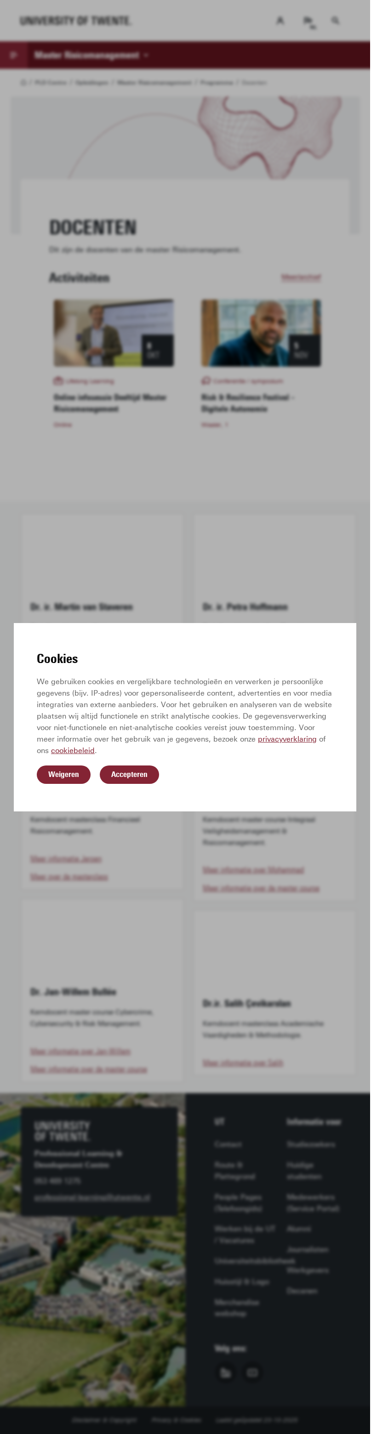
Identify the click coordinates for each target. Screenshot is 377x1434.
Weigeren (63, 774)
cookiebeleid (73, 750)
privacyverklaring (287, 739)
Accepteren (129, 774)
